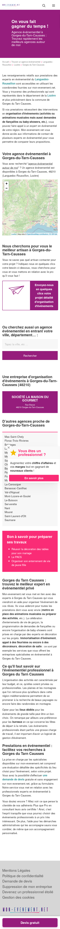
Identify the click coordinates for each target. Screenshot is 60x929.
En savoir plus (33, 478)
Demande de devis (17, 881)
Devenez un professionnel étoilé (27, 891)
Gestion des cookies (18, 897)
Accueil (5, 61)
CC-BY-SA (53, 234)
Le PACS (17, 557)
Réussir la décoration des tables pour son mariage (30, 551)
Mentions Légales (16, 870)
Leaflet (13, 234)
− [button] (7, 188)
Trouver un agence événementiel (25, 61)
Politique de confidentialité (22, 875)
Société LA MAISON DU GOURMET (30, 398)
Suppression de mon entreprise (27, 886)
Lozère (17, 64)
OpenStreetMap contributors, (38, 234)
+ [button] (7, 183)
